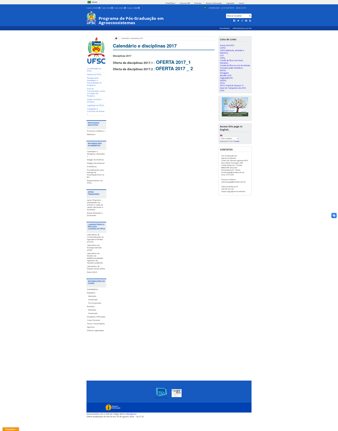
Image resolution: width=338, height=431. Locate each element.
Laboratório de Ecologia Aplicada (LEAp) (94, 247)
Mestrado (92, 296)
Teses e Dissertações (96, 323)
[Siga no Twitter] (238, 21)
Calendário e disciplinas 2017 (132, 38)
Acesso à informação (214, 3)
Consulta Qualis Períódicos (231, 68)
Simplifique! (170, 3)
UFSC (222, 90)
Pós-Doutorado (94, 303)
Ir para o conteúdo (93, 8)
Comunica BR (185, 3)
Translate (236, 141)
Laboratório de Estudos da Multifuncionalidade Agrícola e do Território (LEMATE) (95, 258)
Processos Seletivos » (96, 131)
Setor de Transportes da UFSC (233, 88)
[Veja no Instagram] (246, 21)
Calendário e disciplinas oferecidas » (96, 153)
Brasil (95, 2)
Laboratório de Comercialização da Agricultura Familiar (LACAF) (95, 238)
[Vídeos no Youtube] (242, 21)
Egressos (91, 327)
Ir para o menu (107, 8)
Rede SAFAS (92, 272)
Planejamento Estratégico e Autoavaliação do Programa (94, 81)
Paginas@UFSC (226, 78)
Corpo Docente (93, 320)
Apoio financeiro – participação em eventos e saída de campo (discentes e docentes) (95, 205)
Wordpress (131, 414)
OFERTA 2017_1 (173, 62)
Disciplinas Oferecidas (96, 317)
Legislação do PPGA (95, 105)
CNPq (222, 58)
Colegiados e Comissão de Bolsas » (95, 111)
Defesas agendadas (95, 330)
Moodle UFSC (226, 75)
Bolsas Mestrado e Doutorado (95, 214)
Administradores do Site (242, 28)
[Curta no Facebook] (234, 21)
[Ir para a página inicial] (115, 38)
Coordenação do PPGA (94, 69)
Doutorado (93, 299)
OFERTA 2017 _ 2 (174, 68)
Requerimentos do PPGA (95, 181)
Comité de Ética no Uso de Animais (235, 65)
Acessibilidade (214, 8)
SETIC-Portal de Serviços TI (231, 85)
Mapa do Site (241, 8)
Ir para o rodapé (133, 8)
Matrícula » (91, 134)
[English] (221, 135)
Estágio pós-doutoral (95, 163)
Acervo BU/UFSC (227, 45)
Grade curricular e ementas (94, 100)
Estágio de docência (95, 159)
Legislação (230, 3)
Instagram (224, 73)
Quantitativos (92, 289)
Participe (197, 3)
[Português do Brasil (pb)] (205, 8)
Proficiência (92, 166)
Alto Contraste (228, 8)
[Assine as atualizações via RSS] (250, 21)
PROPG (223, 80)
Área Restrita (225, 28)
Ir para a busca (120, 8)
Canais (241, 3)
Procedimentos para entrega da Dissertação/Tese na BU (95, 173)
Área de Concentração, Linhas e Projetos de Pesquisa (96, 92)
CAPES (223, 48)
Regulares (91, 293)
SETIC (222, 83)
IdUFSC (223, 70)
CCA (222, 55)
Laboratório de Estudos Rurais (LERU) (96, 267)
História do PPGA (94, 74)
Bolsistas (91, 306)
